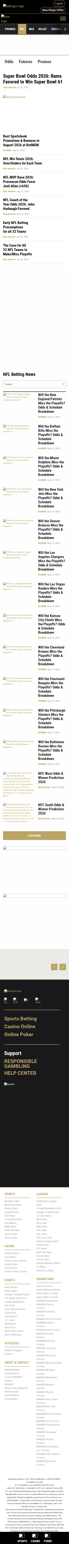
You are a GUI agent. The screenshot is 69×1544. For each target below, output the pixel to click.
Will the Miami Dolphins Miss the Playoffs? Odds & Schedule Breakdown (51, 466)
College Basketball (14, 1302)
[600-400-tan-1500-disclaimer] (34, 866)
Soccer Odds (11, 1234)
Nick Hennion (10, 87)
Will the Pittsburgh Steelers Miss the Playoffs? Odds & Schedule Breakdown (51, 718)
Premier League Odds (47, 1241)
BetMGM (7, 150)
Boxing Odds (11, 1208)
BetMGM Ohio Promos (47, 1421)
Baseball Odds (12, 1201)
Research (9, 1384)
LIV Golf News (43, 1216)
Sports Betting (20, 1019)
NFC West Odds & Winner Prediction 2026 (51, 777)
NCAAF (43, 29)
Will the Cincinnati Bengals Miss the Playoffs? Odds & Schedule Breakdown (51, 687)
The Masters (11, 1316)
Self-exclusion (12, 1391)
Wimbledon (10, 1324)
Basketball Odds (13, 1205)
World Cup (10, 1327)
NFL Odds (41, 1230)
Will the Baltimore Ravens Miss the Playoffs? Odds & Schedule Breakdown (51, 750)
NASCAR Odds (12, 1230)
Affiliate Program (13, 1350)
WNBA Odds (42, 1245)
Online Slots (11, 1268)
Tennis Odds (11, 1237)
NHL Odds (41, 1234)
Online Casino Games (16, 1260)
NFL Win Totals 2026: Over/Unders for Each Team (22, 161)
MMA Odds (10, 1227)
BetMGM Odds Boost (47, 1301)
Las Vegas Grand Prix (16, 1298)
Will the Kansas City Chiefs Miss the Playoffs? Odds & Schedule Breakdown (51, 624)
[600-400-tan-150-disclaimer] (34, 914)
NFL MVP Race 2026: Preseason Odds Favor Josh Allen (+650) (19, 181)
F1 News (40, 1267)
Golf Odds (10, 1216)
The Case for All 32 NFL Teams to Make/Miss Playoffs (17, 249)
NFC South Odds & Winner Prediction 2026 (51, 809)
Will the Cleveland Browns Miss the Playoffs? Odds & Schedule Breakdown (51, 655)
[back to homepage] (9, 18)
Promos (10, 29)
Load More (34, 835)
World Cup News (45, 1270)
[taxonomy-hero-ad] (34, 112)
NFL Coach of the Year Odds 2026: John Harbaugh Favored (18, 204)
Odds (9, 61)
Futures (25, 61)
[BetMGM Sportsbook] (15, 7)
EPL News (41, 1248)
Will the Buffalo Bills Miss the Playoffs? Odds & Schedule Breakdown (50, 434)
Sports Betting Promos (48, 1290)
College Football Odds (47, 1212)
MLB (31, 29)
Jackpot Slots (12, 1253)
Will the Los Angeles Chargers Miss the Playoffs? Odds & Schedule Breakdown (51, 561)
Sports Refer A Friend (47, 1293)
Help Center (20, 1073)
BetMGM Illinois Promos (48, 1319)
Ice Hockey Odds (13, 1219)
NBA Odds (41, 1227)
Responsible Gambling (20, 1064)
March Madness (13, 1335)
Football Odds (12, 1212)
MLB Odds (41, 1219)
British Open (11, 1291)
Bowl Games (11, 1287)
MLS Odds (41, 1223)
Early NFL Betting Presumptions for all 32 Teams (15, 227)
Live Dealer (10, 1257)
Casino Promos (44, 1286)
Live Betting (10, 1223)
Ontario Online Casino (16, 1271)
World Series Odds (14, 1331)
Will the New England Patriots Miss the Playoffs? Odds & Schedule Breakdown (51, 403)
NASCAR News (44, 1252)
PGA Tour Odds (44, 1237)
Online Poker (18, 1034)
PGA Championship (15, 1309)
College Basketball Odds (48, 1208)
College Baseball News (48, 1263)
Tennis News (42, 1259)
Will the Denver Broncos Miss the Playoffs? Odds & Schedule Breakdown (50, 529)
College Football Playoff (17, 1294)
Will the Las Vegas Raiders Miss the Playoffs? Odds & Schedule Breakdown (51, 592)
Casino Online (19, 1027)
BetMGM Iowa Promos (47, 1330)
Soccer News (43, 1256)
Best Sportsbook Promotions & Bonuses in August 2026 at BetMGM (21, 140)
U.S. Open (10, 1320)
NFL (22, 29)
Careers (8, 1354)
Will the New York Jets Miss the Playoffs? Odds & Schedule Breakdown (50, 497)
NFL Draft (10, 1305)
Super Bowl (10, 1313)
